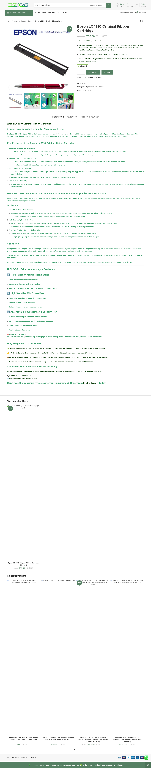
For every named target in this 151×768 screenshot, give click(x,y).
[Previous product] (138, 21)
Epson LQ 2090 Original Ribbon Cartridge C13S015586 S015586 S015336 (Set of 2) (127, 739)
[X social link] (85, 90)
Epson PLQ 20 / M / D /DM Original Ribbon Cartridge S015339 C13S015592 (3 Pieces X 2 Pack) (93, 739)
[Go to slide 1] (74, 749)
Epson (30, 21)
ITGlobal (14, 757)
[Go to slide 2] (76, 749)
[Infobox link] (124, 5)
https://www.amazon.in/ (16, 388)
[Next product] (143, 21)
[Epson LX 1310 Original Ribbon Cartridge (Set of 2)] (24, 483)
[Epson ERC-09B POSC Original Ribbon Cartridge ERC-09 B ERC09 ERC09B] (24, 658)
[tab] (58, 116)
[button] (9, 100)
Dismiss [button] (148, 765)
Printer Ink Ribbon (20, 21)
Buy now (107, 72)
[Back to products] (140, 21)
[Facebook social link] (83, 90)
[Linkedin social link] (88, 90)
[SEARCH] (108, 5)
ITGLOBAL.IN (90, 383)
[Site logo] (18, 5)
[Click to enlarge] (11, 87)
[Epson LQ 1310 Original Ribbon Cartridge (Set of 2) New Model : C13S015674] (58, 658)
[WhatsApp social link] (91, 90)
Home (9, 21)
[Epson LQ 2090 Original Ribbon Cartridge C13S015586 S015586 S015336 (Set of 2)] (127, 658)
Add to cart (93, 72)
